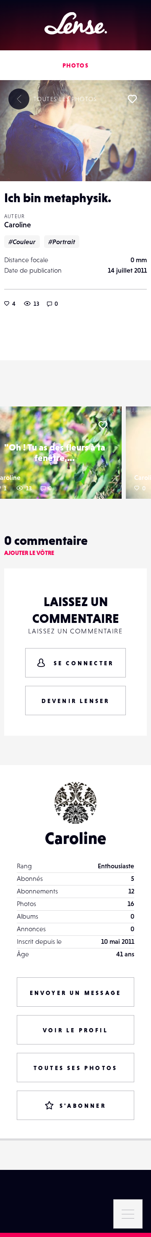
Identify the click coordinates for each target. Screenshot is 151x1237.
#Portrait (61, 241)
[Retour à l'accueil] (75, 23)
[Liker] (132, 99)
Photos (75, 65)
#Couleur (22, 241)
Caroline (17, 224)
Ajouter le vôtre (29, 552)
